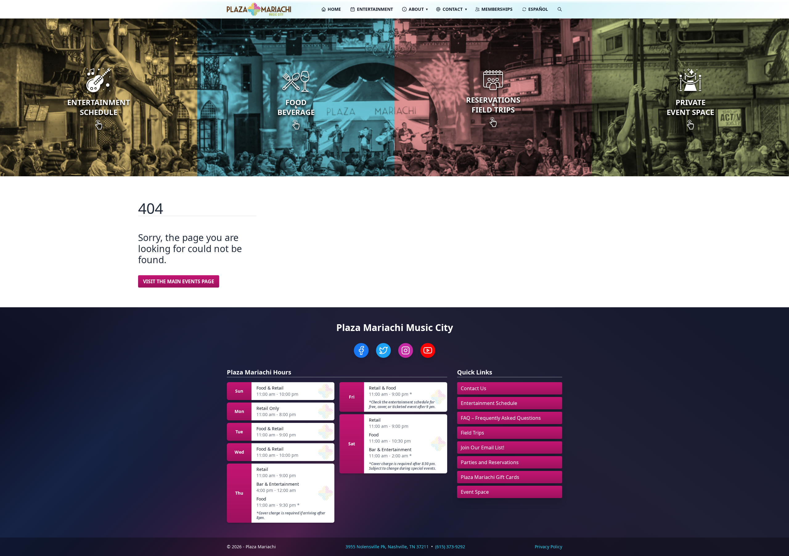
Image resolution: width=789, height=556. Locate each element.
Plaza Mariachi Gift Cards (490, 477)
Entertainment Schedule (489, 403)
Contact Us (473, 388)
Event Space (475, 492)
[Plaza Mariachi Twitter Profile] (383, 350)
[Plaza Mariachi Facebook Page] (361, 350)
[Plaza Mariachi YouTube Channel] (427, 350)
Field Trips (472, 432)
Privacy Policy (548, 547)
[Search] (560, 9)
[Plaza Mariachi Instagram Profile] (405, 350)
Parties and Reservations (490, 462)
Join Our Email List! (482, 447)
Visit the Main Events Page (178, 281)
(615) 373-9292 (450, 547)
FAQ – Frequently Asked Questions (501, 418)
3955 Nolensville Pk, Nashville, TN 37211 (387, 547)
